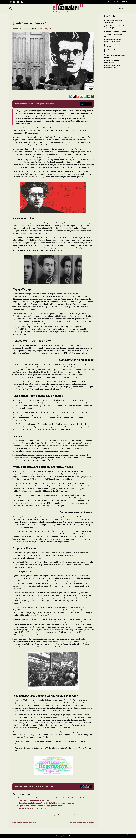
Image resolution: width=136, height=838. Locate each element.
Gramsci (47, 815)
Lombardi (65, 815)
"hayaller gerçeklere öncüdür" (63, 12)
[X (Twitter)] (14, 1)
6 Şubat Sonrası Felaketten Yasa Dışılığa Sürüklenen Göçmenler (45, 803)
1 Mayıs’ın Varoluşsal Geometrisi (32, 808)
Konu (112, 8)
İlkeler (108, 2)
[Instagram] (18, 1)
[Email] (21, 1)
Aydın (31, 815)
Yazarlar (116, 2)
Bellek (50, 29)
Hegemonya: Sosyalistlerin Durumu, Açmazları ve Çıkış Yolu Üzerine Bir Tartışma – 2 (55, 798)
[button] (131, 835)
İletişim (124, 2)
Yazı (104, 8)
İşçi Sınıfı (56, 815)
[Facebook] (10, 1)
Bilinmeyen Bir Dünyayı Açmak (116, 31)
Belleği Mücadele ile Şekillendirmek (34, 800)
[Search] (10, 8)
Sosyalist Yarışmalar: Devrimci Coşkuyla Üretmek (39, 805)
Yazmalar (43, 29)
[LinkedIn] (81, 96)
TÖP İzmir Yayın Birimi (31, 29)
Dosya (121, 8)
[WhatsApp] (85, 96)
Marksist (74, 815)
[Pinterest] (77, 96)
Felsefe (39, 815)
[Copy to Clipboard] (92, 96)
